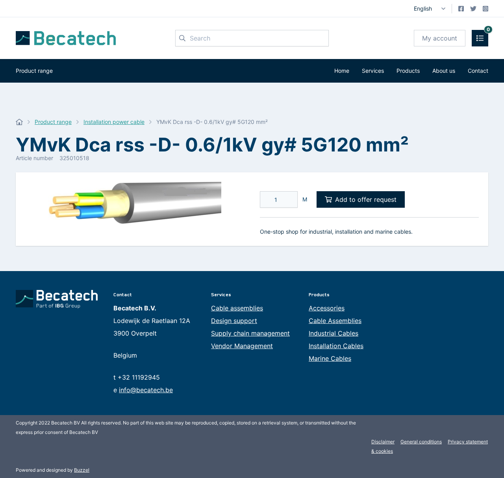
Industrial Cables (333, 333)
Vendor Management (242, 346)
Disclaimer (383, 442)
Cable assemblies (237, 308)
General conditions (421, 442)
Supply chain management (250, 333)
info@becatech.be (146, 390)
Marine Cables (330, 358)
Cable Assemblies (335, 321)
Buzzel (81, 470)
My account (439, 38)
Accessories (327, 308)
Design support (234, 321)
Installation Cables (336, 346)
